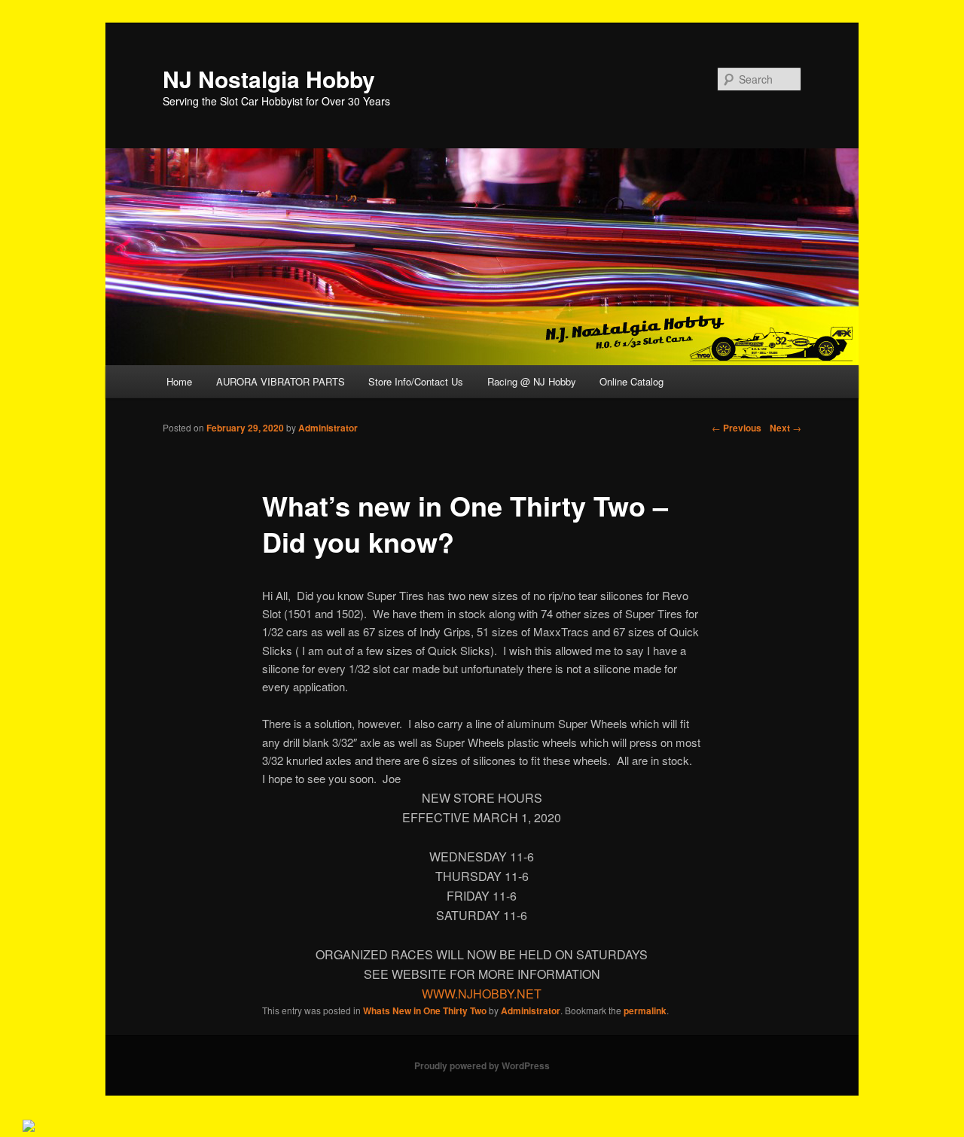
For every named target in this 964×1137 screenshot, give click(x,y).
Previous (736, 427)
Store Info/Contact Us (415, 381)
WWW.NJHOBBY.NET (481, 993)
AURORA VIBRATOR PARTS (280, 381)
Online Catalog (631, 381)
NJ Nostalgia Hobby (269, 78)
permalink (645, 1010)
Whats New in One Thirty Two (425, 1010)
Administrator (328, 427)
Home (179, 381)
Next (785, 427)
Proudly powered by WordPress (482, 1065)
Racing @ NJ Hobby (531, 381)
